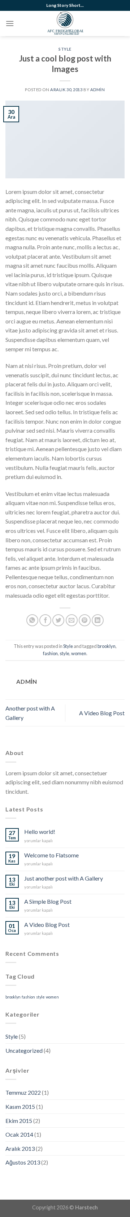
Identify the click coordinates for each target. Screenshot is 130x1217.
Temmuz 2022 (23, 1092)
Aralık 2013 (20, 1148)
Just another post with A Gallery (63, 878)
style (64, 653)
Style (65, 49)
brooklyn (107, 646)
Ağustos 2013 (22, 1162)
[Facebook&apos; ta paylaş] (45, 620)
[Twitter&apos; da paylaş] (58, 620)
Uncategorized (24, 1050)
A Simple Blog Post (48, 901)
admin (97, 89)
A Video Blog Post (102, 712)
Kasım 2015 (20, 1106)
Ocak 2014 (19, 1134)
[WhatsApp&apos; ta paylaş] (32, 620)
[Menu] (9, 23)
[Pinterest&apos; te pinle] (85, 620)
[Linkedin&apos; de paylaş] (98, 620)
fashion (50, 653)
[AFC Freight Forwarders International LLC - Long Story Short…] (65, 23)
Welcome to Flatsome (51, 855)
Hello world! (39, 831)
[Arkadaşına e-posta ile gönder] (72, 620)
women (78, 653)
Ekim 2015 (18, 1120)
